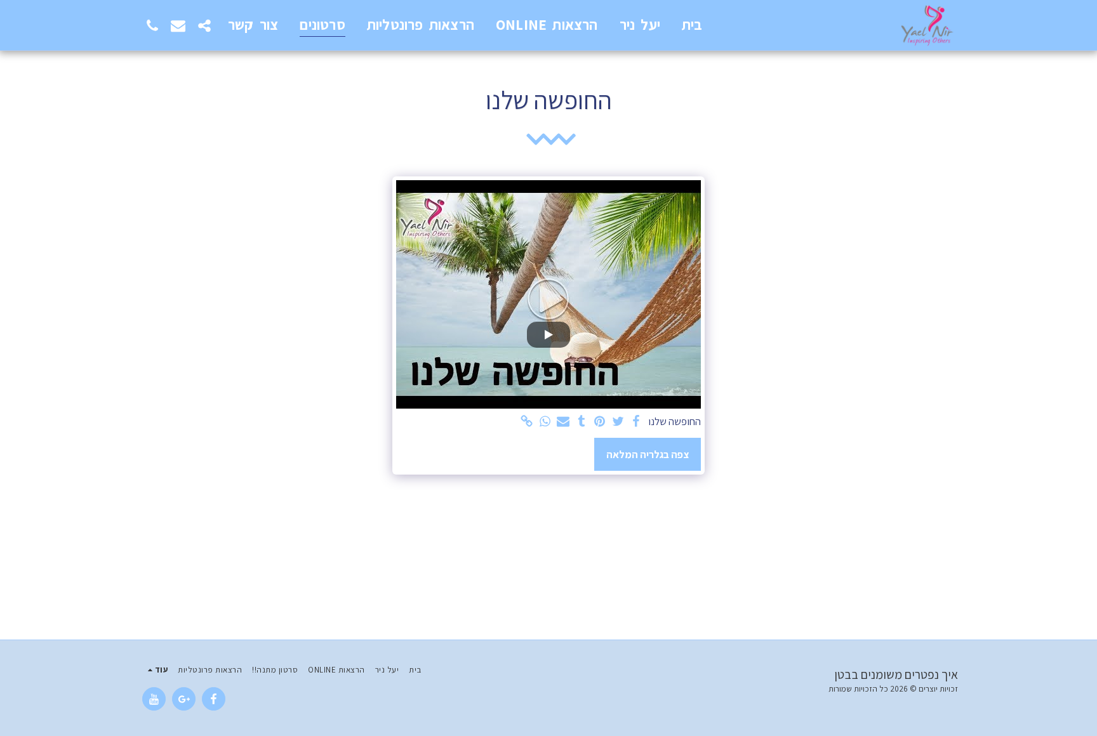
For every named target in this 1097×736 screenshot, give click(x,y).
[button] (204, 25)
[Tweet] (618, 422)
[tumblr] (581, 422)
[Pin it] (599, 422)
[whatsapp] (545, 422)
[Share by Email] (563, 422)
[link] (526, 422)
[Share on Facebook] (636, 422)
